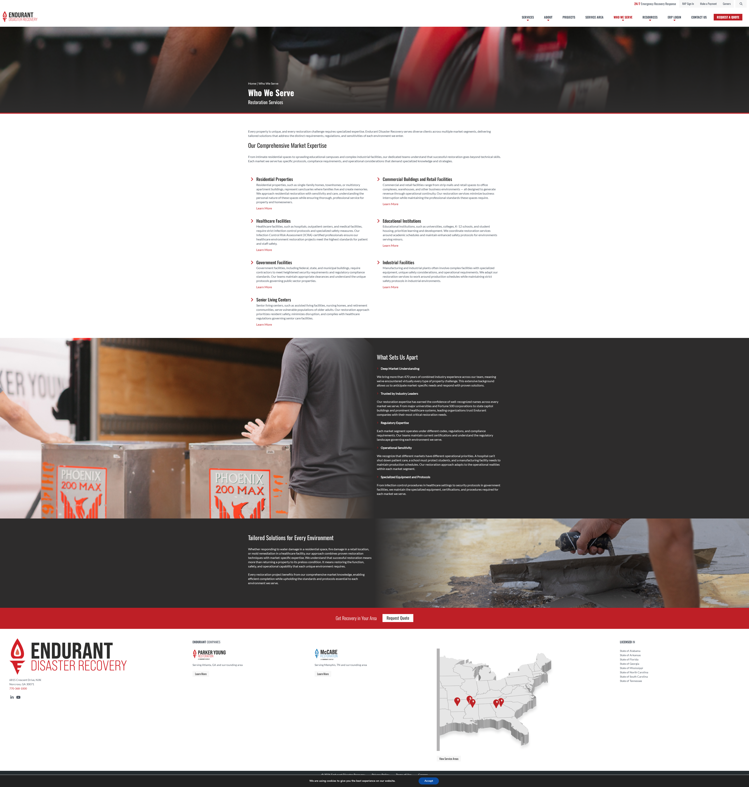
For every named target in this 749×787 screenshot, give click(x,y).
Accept (428, 781)
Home (252, 83)
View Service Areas (448, 759)
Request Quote (398, 618)
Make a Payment (708, 4)
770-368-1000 (18, 688)
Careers (727, 4)
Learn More (201, 674)
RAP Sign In (688, 4)
